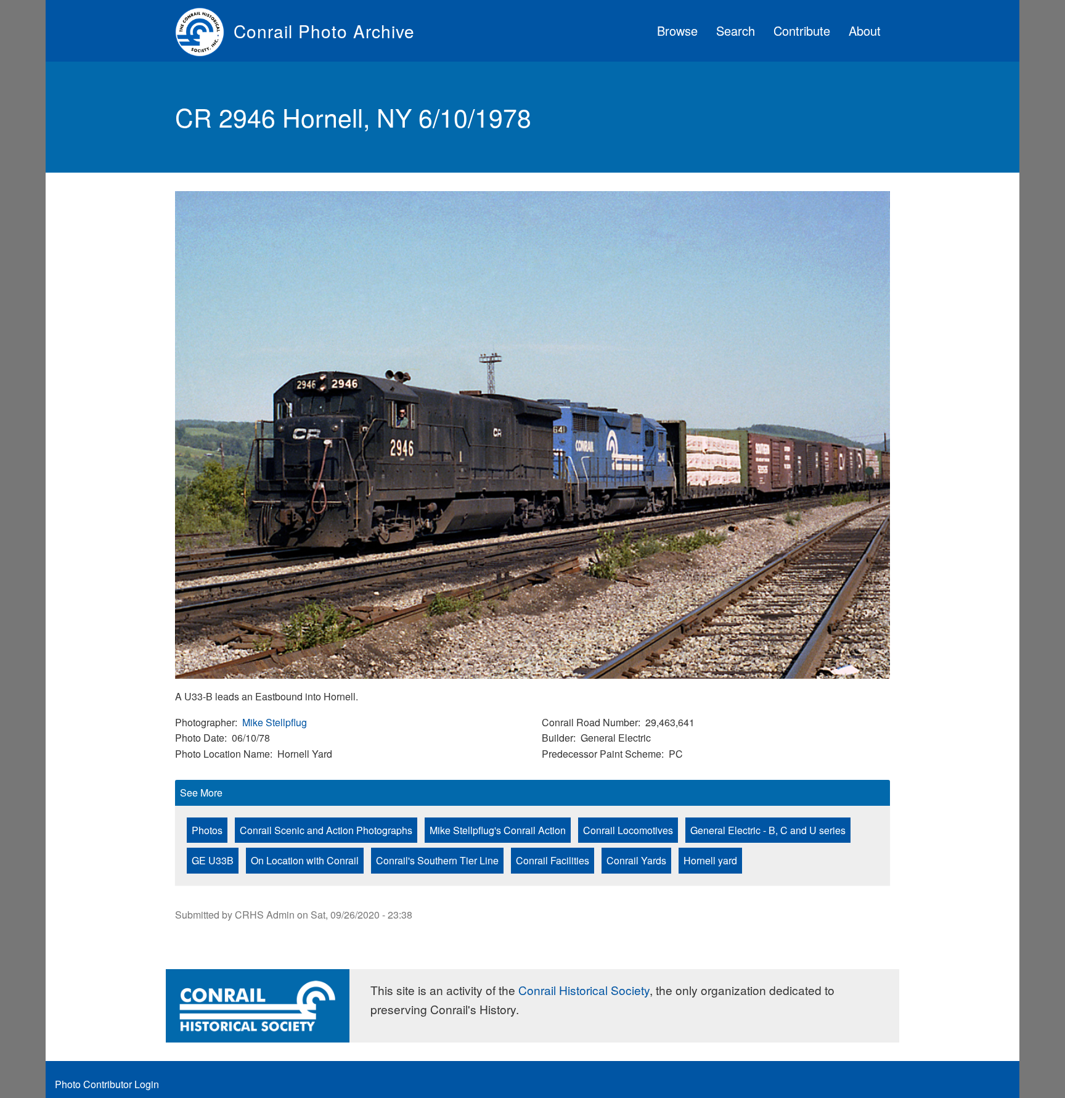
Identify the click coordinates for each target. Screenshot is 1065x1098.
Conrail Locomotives (628, 830)
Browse (677, 30)
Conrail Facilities (552, 860)
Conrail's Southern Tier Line (437, 860)
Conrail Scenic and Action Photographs (326, 830)
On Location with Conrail (305, 860)
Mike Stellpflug (274, 722)
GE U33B (213, 860)
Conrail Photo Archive (324, 30)
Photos (207, 830)
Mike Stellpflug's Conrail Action (498, 830)
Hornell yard (710, 860)
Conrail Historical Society (584, 989)
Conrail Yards (636, 860)
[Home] (204, 31)
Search (735, 30)
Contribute (801, 30)
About (865, 30)
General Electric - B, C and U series (768, 830)
